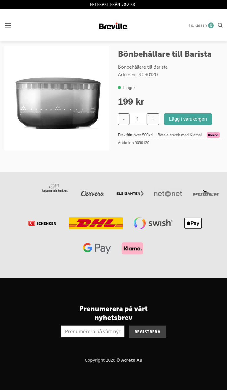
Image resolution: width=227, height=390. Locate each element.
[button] (8, 25)
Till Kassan (200, 25)
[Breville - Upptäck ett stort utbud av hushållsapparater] (113, 25)
